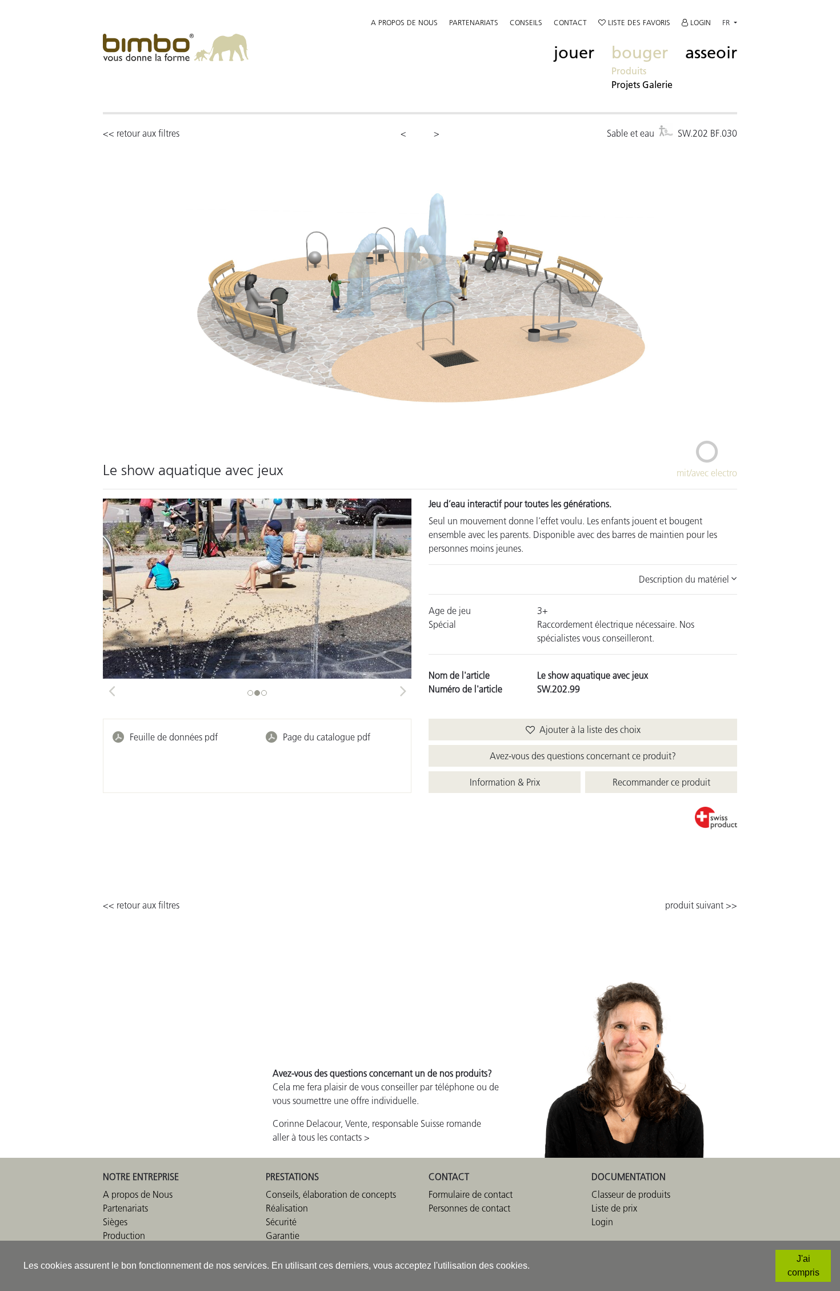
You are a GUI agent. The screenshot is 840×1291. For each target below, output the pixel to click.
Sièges (115, 1222)
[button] (111, 687)
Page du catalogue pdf (326, 737)
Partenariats (473, 22)
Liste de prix (614, 1208)
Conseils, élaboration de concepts (331, 1194)
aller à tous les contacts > (321, 1137)
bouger (639, 53)
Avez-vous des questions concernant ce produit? (583, 756)
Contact (570, 22)
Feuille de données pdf (174, 737)
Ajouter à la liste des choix (588, 729)
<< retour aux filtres (141, 133)
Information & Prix (505, 782)
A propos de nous (404, 22)
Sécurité (281, 1222)
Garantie (282, 1235)
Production (124, 1235)
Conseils (526, 22)
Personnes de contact (469, 1208)
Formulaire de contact (471, 1194)
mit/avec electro (707, 473)
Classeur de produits (630, 1194)
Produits (628, 71)
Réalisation (287, 1208)
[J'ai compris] (803, 1266)
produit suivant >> (701, 905)
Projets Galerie (642, 84)
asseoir (711, 53)
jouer (574, 53)
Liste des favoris (638, 22)
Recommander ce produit (661, 782)
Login (699, 22)
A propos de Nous (138, 1194)
